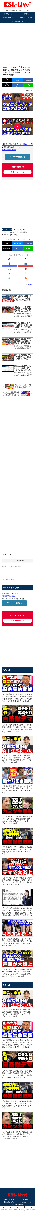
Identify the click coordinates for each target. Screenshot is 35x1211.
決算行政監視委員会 (22, 232)
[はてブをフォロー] (25, 264)
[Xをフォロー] (25, 259)
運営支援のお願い (9, 1202)
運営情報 (26, 1199)
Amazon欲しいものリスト (11, 593)
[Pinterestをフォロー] (9, 273)
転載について (27, 144)
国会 (12, 232)
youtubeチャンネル (26, 1202)
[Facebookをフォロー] (9, 264)
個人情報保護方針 (17, 1205)
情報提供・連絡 (9, 1199)
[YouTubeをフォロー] (25, 268)
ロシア (26, 229)
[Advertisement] (17, 42)
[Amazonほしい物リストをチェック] (25, 273)
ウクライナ (18, 229)
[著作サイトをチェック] (9, 259)
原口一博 (6, 232)
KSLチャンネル (8, 229)
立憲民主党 (6, 235)
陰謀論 (14, 235)
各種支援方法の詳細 (9, 150)
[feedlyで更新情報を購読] (9, 278)
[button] (31, 580)
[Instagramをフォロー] (9, 268)
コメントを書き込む (17, 560)
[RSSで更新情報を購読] (25, 278)
